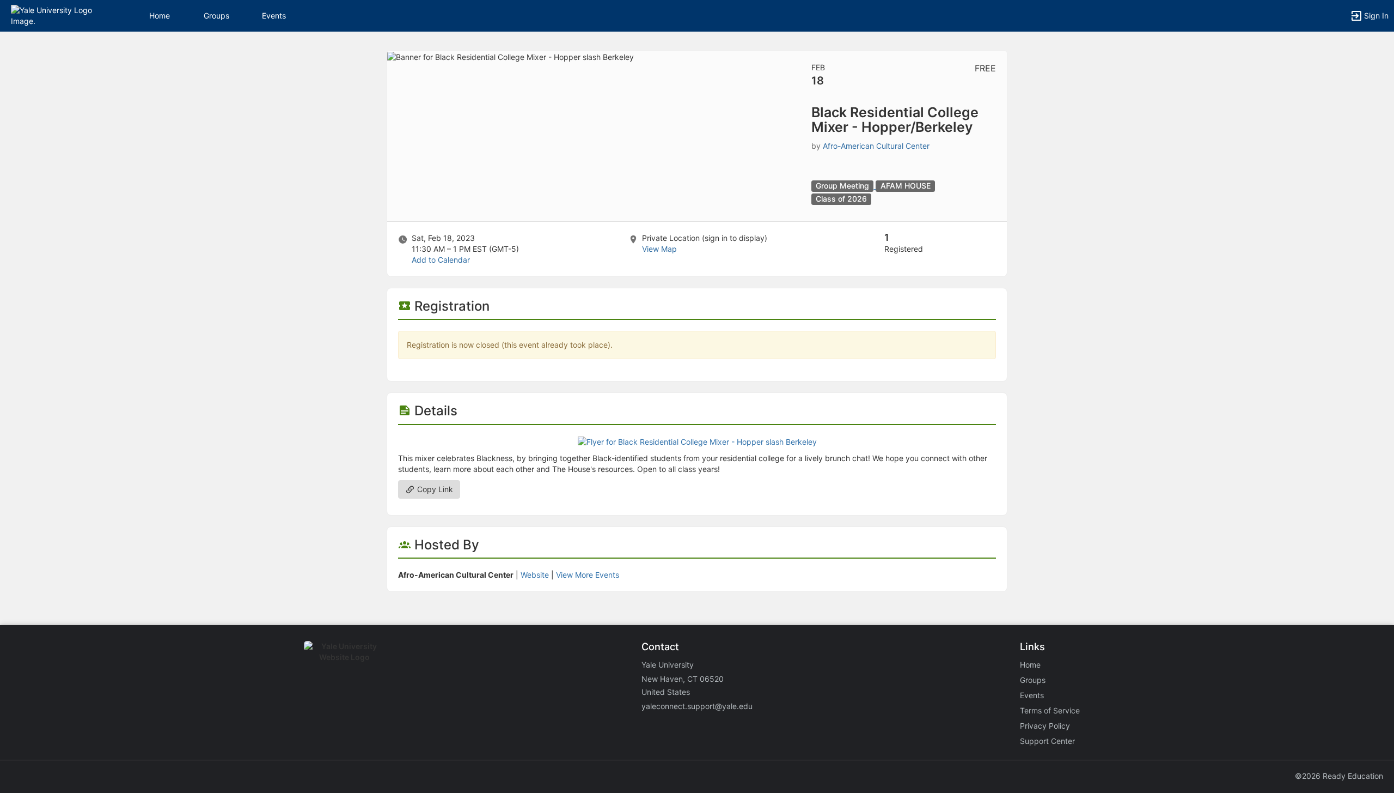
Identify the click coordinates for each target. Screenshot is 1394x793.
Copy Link (434, 489)
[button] (56, 15)
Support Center (1047, 741)
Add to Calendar (441, 259)
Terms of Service (1050, 710)
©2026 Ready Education (1339, 775)
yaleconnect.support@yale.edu (697, 706)
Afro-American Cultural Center (876, 145)
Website (535, 574)
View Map (659, 248)
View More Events (587, 574)
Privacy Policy (1045, 725)
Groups (216, 15)
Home (1030, 664)
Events (274, 15)
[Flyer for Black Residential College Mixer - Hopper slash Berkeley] (697, 441)
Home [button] (159, 15)
